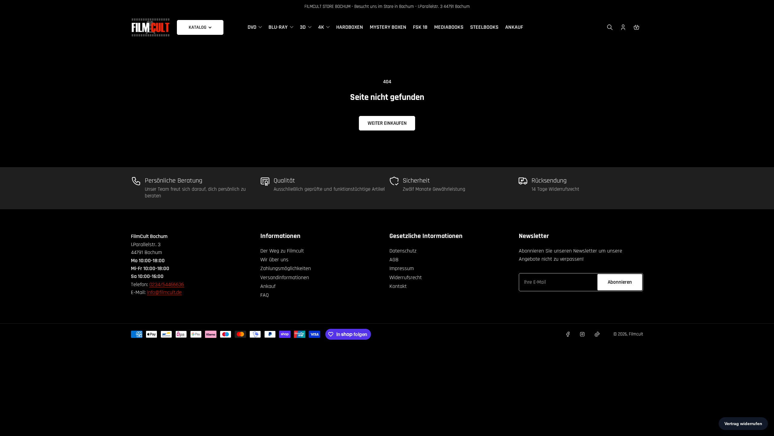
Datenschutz (402, 250)
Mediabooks (448, 27)
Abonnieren (620, 282)
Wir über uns (274, 259)
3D (303, 27)
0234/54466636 (166, 284)
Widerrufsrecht (405, 277)
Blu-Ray (278, 27)
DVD (252, 27)
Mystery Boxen (388, 27)
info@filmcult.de (164, 292)
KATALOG (198, 27)
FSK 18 (420, 27)
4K (321, 27)
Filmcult (636, 334)
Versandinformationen (284, 277)
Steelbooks (484, 27)
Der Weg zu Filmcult (282, 250)
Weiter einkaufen (387, 123)
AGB (393, 259)
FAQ (264, 295)
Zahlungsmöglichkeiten (285, 268)
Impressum (401, 268)
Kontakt (398, 286)
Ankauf (514, 27)
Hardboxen (349, 27)
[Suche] (609, 27)
